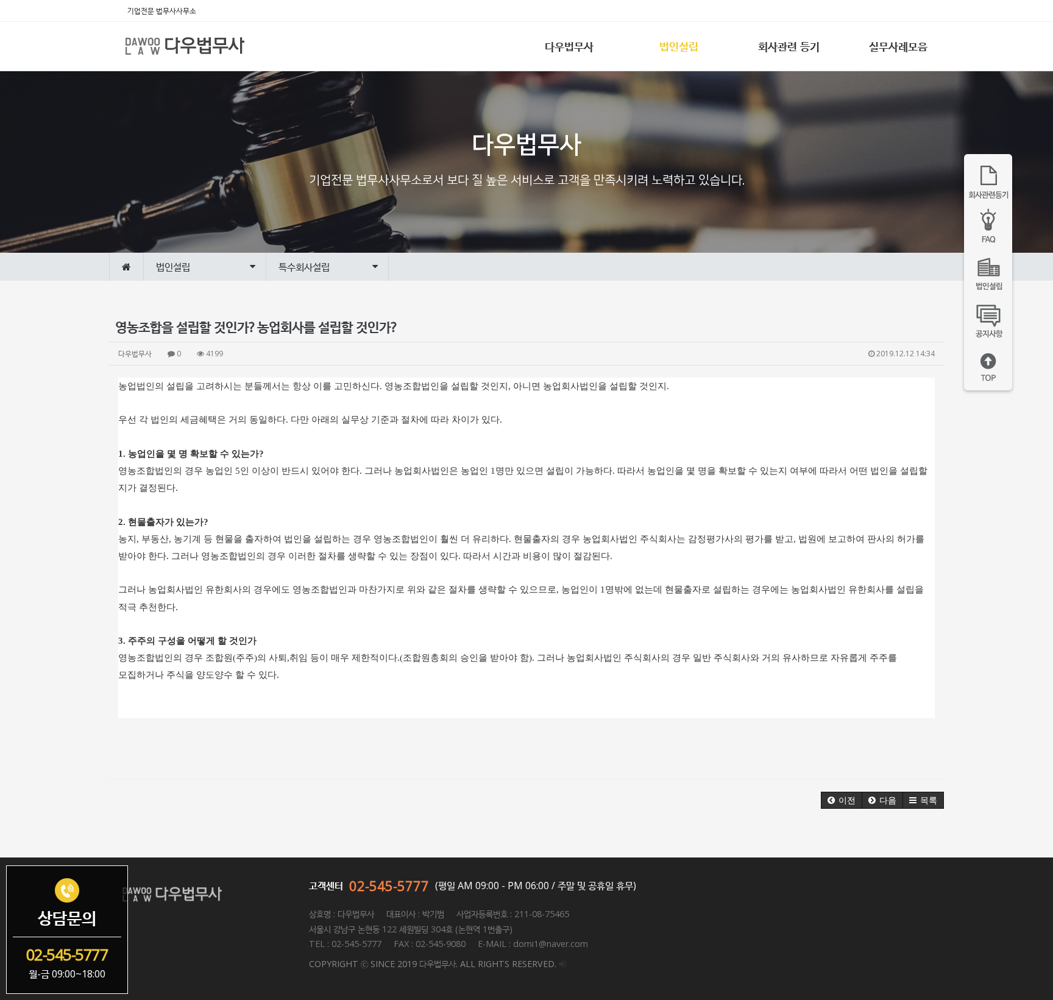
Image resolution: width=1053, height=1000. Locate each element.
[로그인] (562, 964)
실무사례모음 (898, 46)
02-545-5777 (389, 885)
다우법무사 (569, 46)
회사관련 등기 (789, 46)
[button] (841, 800)
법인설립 (678, 46)
